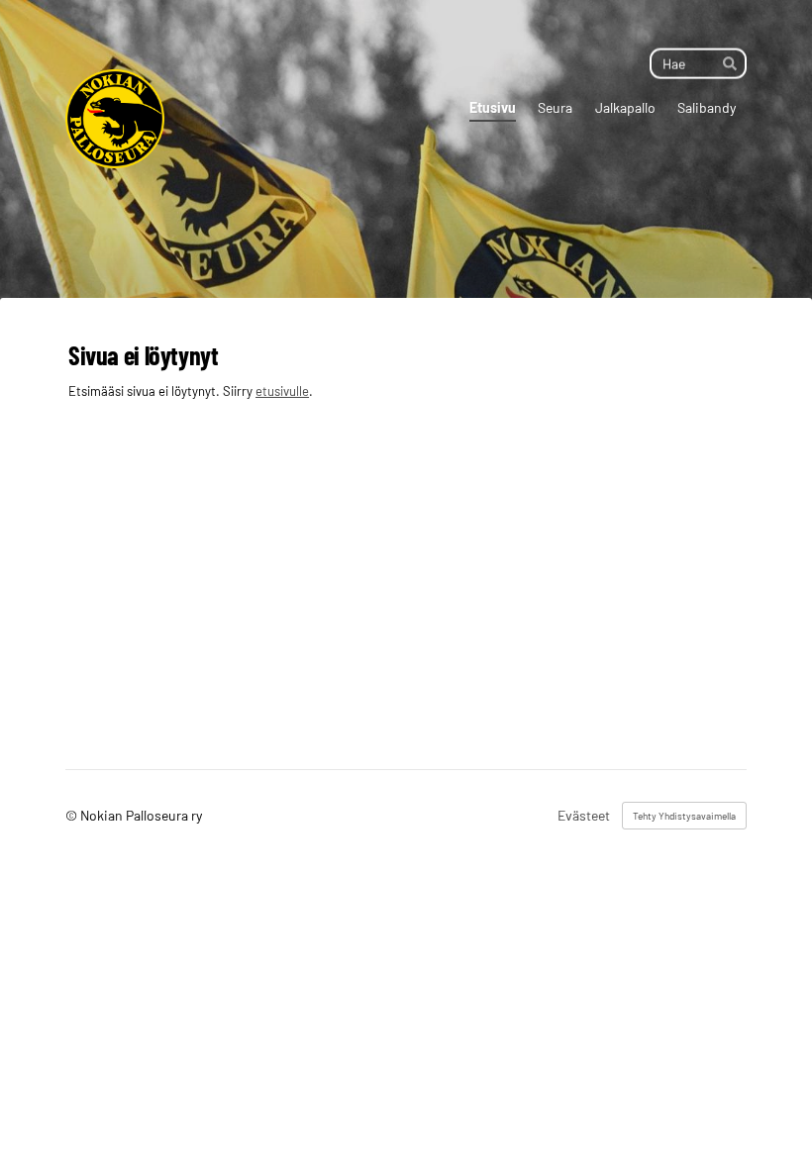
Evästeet (584, 816)
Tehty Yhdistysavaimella (684, 816)
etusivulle (282, 391)
